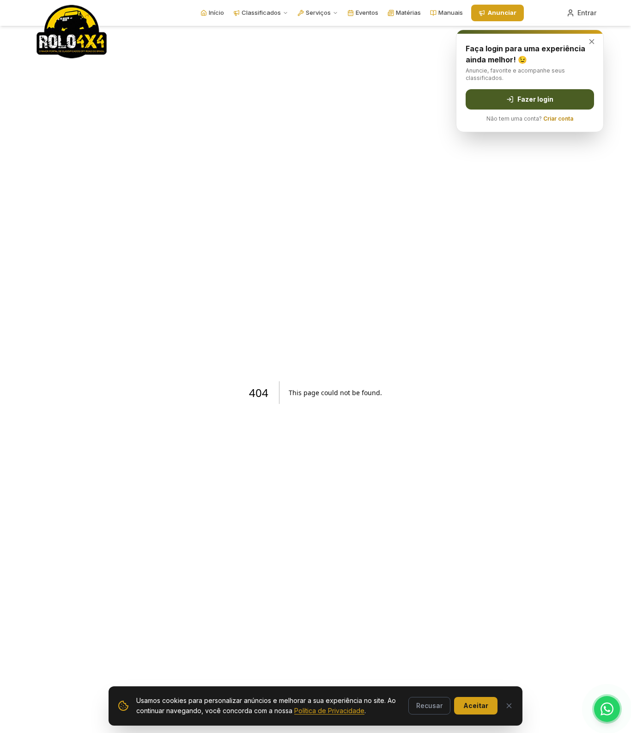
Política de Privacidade (329, 711)
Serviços (318, 12)
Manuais (450, 12)
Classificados (261, 12)
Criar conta (558, 118)
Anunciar (502, 12)
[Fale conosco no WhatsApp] (607, 709)
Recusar (429, 705)
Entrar (586, 13)
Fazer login (535, 99)
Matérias (408, 12)
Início (216, 12)
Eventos (367, 12)
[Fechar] (509, 706)
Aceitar (475, 705)
